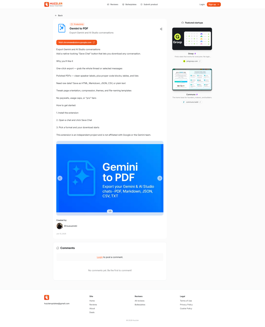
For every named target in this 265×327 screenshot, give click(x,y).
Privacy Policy (186, 304)
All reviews (139, 301)
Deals (91, 312)
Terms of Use (186, 301)
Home (92, 301)
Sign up (212, 4)
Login (202, 4)
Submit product (151, 4)
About (92, 308)
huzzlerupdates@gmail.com (56, 303)
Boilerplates (131, 4)
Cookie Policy (186, 308)
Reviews (114, 4)
